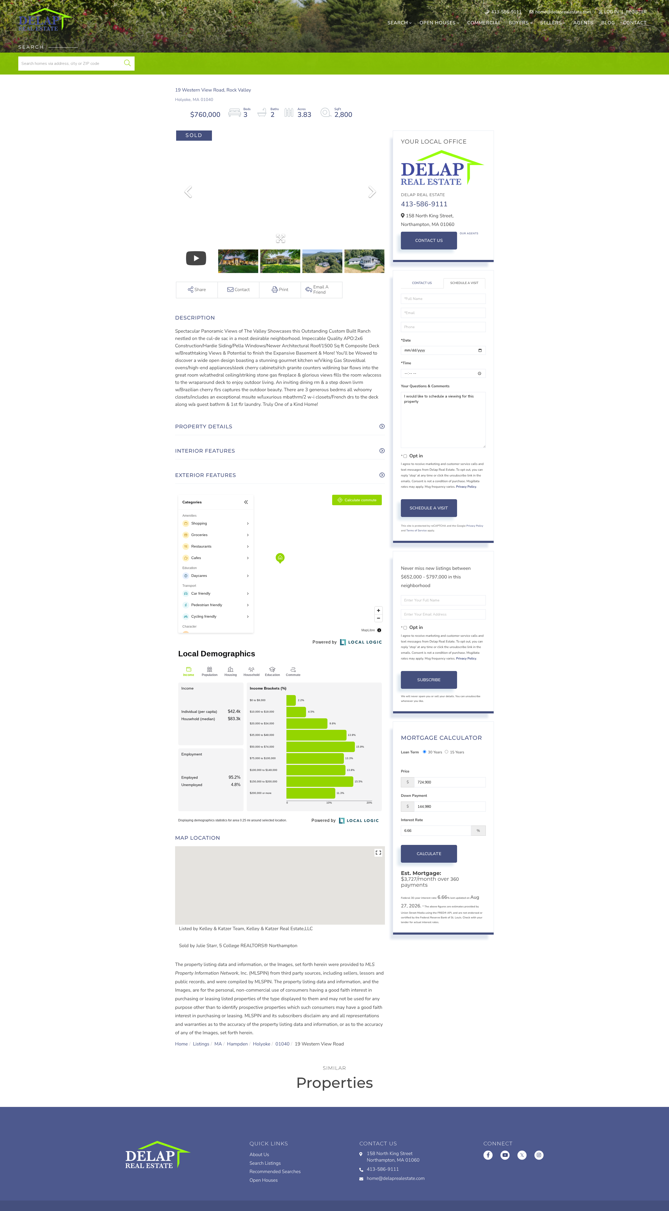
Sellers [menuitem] (551, 23)
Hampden (237, 1044)
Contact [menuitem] (635, 23)
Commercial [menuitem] (484, 23)
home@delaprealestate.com (562, 12)
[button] (127, 63)
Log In (611, 12)
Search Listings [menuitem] (265, 1163)
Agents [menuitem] (583, 23)
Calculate (429, 854)
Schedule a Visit (464, 283)
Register (636, 12)
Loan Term (410, 752)
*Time (406, 363)
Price (405, 771)
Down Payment (414, 795)
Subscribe (429, 680)
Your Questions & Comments (425, 386)
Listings (201, 1044)
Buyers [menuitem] (519, 23)
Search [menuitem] (398, 23)
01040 (282, 1044)
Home (181, 1044)
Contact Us (429, 240)
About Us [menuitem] (259, 1155)
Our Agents (469, 233)
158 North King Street (393, 1157)
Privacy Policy (466, 487)
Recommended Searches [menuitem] (275, 1172)
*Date (406, 340)
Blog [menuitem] (608, 23)
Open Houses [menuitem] (437, 23)
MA (218, 1044)
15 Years (457, 752)
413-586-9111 (506, 12)
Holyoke (261, 1044)
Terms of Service (416, 530)
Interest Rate (412, 819)
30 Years (435, 752)
